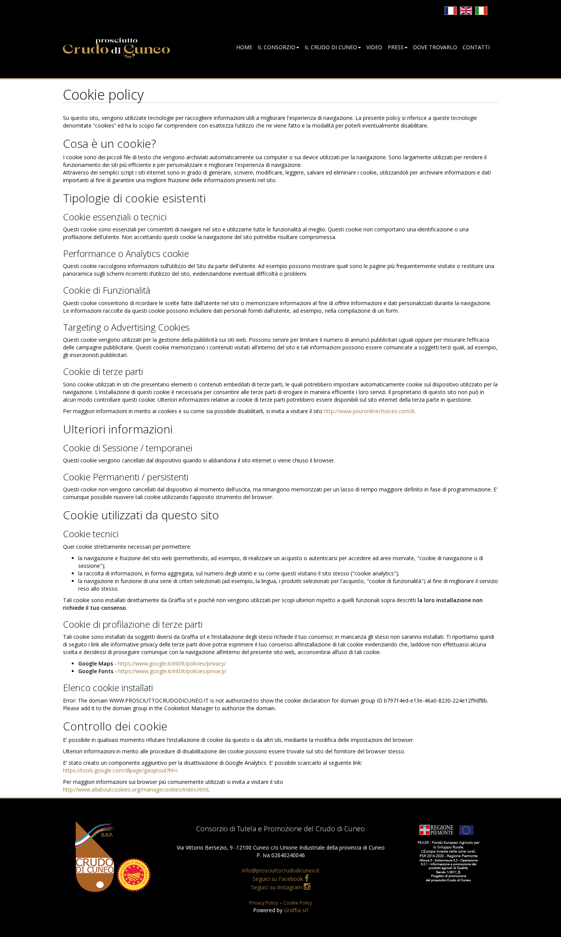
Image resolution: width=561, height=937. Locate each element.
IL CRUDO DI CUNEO (331, 47)
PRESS (396, 47)
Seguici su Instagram (277, 887)
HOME (244, 47)
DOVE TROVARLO (435, 47)
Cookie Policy (297, 903)
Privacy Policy (263, 903)
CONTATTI (476, 47)
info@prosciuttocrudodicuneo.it (280, 870)
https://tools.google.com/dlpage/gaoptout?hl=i (120, 770)
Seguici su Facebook (279, 878)
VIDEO (374, 47)
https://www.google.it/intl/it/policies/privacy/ (172, 663)
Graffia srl (296, 910)
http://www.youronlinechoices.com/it (369, 411)
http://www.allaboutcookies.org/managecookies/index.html (135, 789)
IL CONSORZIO (276, 47)
